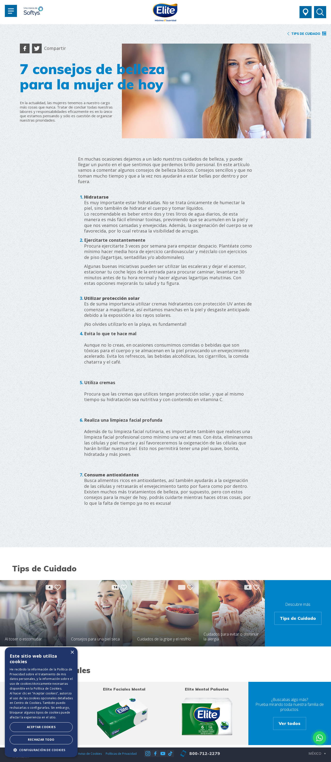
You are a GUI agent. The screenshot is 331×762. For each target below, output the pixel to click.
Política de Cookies (47, 688)
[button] (41, 749)
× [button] (72, 652)
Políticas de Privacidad (121, 754)
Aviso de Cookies (90, 754)
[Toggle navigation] (11, 11)
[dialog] (41, 702)
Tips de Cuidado (298, 618)
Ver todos (289, 723)
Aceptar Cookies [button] (41, 727)
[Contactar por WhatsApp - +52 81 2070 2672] (319, 738)
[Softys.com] (33, 12)
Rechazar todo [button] (41, 740)
